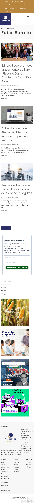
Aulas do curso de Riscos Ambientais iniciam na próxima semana (15, 134)
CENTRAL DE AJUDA (9, 8)
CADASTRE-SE (8, 11)
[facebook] (22, 501)
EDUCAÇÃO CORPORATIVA (11, 5)
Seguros (16, 462)
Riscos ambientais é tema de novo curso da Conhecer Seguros (16, 189)
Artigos (3, 287)
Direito (16, 465)
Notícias (4, 85)
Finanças (16, 467)
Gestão (16, 469)
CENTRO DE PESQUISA (17, 1)
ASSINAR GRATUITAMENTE (17, 267)
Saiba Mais (4, 98)
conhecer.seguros (12, 85)
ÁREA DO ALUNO (22, 8)
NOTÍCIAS (24, 5)
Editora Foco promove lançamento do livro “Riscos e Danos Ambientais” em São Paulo (17, 73)
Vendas (16, 472)
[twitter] (25, 501)
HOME (6, 1)
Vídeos (3, 294)
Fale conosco (5, 490)
